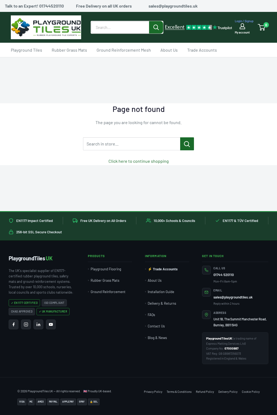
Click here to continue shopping (138, 161)
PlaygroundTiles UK (40, 391)
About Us (169, 49)
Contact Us (156, 326)
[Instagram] (26, 324)
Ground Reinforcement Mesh (124, 49)
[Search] (156, 27)
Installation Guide (161, 292)
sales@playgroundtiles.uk (233, 297)
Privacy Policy (153, 391)
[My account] (242, 26)
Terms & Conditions (179, 391)
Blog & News (157, 338)
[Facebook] (13, 324)
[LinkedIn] (38, 324)
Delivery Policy (228, 391)
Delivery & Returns (162, 303)
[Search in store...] (187, 143)
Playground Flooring (106, 269)
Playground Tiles (26, 49)
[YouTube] (51, 324)
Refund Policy (205, 391)
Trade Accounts (202, 49)
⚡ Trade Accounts (163, 269)
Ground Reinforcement (108, 292)
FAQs (151, 315)
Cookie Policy (251, 391)
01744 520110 (223, 275)
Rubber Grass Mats (69, 49)
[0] (261, 27)
